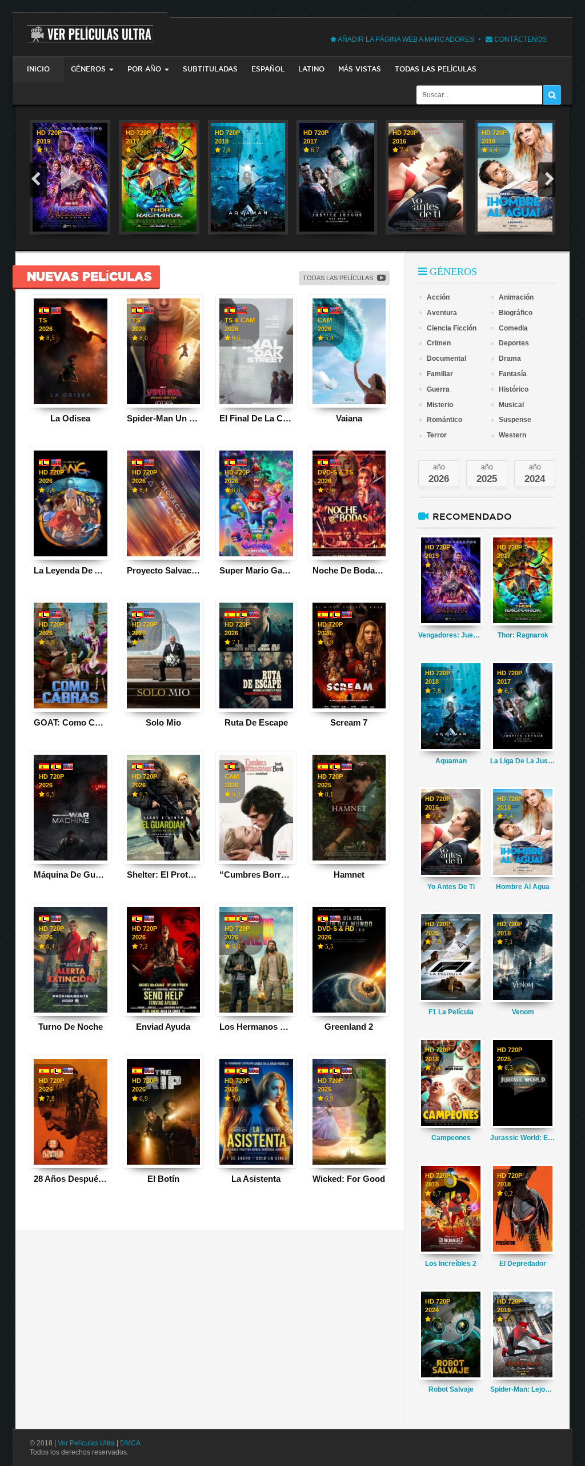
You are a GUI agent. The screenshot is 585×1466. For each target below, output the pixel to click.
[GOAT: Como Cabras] (70, 655)
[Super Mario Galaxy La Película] (256, 503)
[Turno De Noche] (70, 960)
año (438, 473)
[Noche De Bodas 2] (349, 503)
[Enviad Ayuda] (164, 960)
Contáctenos (519, 39)
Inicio (38, 69)
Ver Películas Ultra (86, 1443)
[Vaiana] (349, 351)
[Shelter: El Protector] (164, 808)
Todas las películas (435, 69)
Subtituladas (210, 69)
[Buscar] (552, 95)
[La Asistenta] (256, 1112)
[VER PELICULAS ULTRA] (90, 27)
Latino (311, 69)
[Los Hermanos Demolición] (256, 960)
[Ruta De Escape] (256, 655)
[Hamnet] (349, 808)
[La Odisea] (70, 351)
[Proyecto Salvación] (164, 503)
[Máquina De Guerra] (70, 808)
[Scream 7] (349, 655)
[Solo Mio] (164, 655)
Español (268, 69)
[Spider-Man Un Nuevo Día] (164, 351)
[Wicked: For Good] (349, 1112)
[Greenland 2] (349, 960)
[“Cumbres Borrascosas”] (256, 808)
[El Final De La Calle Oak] (256, 351)
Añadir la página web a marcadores (405, 39)
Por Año (144, 69)
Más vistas (359, 69)
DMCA (130, 1443)
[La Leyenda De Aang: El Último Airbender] (70, 503)
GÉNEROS (88, 69)
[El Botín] (164, 1112)
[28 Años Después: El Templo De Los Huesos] (70, 1112)
